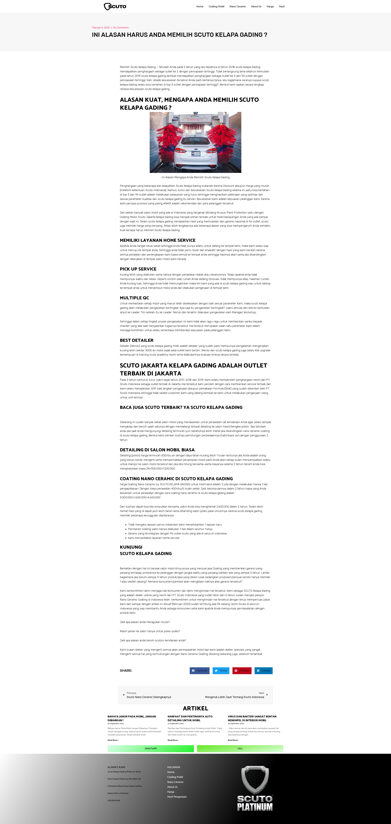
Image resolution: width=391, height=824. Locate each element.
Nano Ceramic (238, 6)
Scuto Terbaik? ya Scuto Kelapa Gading (193, 407)
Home (199, 6)
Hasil (282, 6)
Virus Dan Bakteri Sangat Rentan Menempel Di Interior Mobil (252, 718)
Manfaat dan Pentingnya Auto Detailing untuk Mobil (190, 718)
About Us (256, 6)
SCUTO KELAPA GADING (146, 553)
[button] (151, 748)
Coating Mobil (216, 6)
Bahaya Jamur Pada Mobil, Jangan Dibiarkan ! (132, 718)
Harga (270, 6)
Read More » (113, 740)
